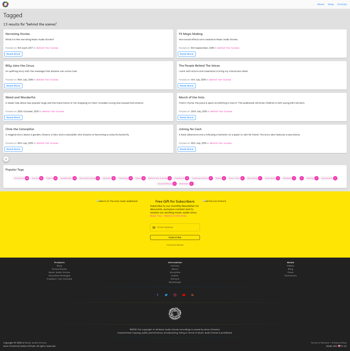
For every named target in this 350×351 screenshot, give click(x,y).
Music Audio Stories (59, 272)
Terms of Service (320, 342)
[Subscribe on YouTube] (183, 295)
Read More (13, 54)
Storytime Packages (59, 275)
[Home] (5, 4)
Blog (290, 269)
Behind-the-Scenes (47, 48)
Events (175, 275)
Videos (290, 265)
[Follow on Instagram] (175, 295)
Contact (342, 4)
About (321, 4)
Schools (175, 279)
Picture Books (59, 269)
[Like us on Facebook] (157, 295)
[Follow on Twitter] (166, 295)
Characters (290, 275)
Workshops (175, 282)
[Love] (339, 346)
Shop (331, 4)
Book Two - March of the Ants (168, 215)
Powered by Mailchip (175, 245)
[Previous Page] (6, 159)
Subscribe (175, 237)
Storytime (175, 272)
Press (291, 272)
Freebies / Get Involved (59, 279)
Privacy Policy (339, 342)
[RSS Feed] (192, 295)
